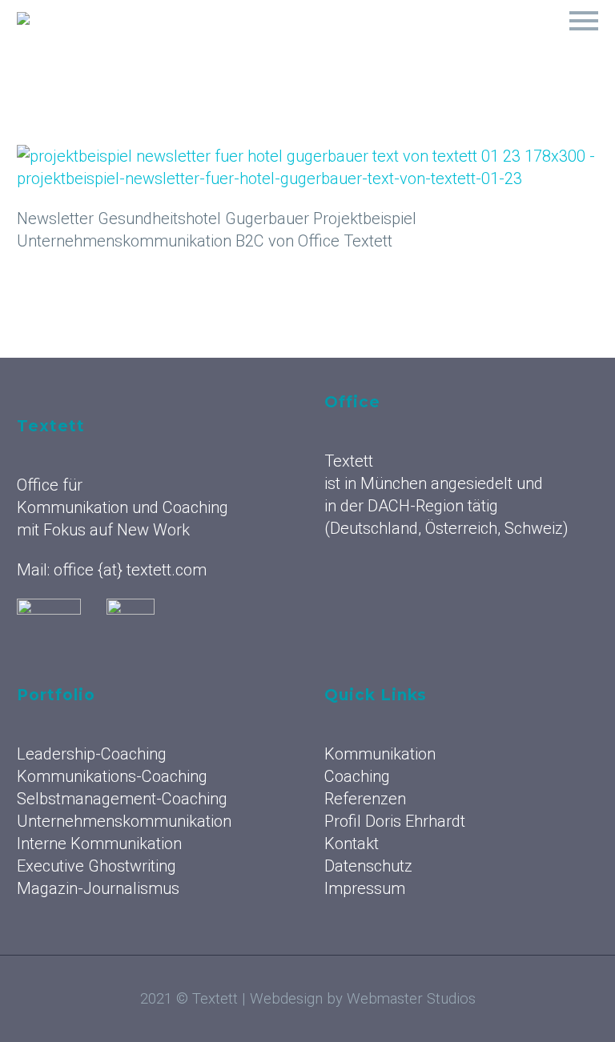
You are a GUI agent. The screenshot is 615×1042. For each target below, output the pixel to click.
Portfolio (511, 40)
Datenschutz (368, 866)
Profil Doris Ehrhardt (394, 821)
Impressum (364, 888)
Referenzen (409, 40)
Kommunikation (199, 40)
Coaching (310, 40)
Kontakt (351, 843)
